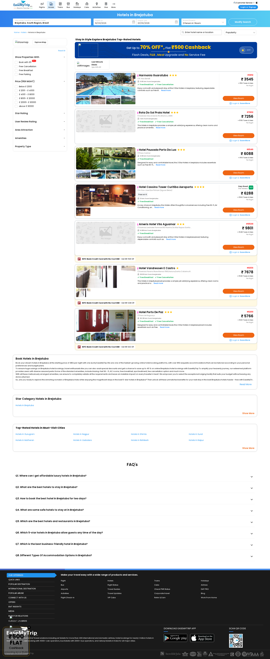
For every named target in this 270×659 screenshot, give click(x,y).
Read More (246, 384)
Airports (64, 589)
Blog (203, 593)
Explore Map (40, 42)
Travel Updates (115, 593)
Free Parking (25, 74)
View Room (238, 98)
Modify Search (243, 22)
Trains (157, 580)
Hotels (110, 580)
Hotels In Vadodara (82, 440)
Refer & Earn (160, 597)
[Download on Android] (176, 641)
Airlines (204, 585)
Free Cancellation (28, 66)
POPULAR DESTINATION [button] (19, 584)
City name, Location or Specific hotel (30, 20)
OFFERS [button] (11, 602)
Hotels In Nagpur (81, 434)
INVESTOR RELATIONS (18, 615)
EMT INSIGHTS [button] (14, 606)
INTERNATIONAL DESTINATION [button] (22, 588)
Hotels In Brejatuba (25, 405)
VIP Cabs (112, 597)
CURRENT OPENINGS (17, 621)
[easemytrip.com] (23, 8)
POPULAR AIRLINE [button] (16, 593)
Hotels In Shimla (139, 434)
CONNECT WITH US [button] (17, 597)
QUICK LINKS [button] (14, 579)
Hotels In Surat (196, 434)
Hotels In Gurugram (25, 434)
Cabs (156, 585)
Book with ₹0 (27, 62)
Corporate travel (162, 593)
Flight (63, 580)
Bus (62, 585)
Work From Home (209, 597)
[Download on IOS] (202, 641)
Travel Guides (114, 589)
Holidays (205, 580)
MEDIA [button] (11, 611)
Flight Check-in (67, 597)
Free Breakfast (26, 70)
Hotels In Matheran (25, 440)
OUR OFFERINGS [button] (15, 575)
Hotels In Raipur (196, 440)
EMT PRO (205, 589)
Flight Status (113, 585)
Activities (65, 593)
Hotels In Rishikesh (140, 440)
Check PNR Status (162, 589)
